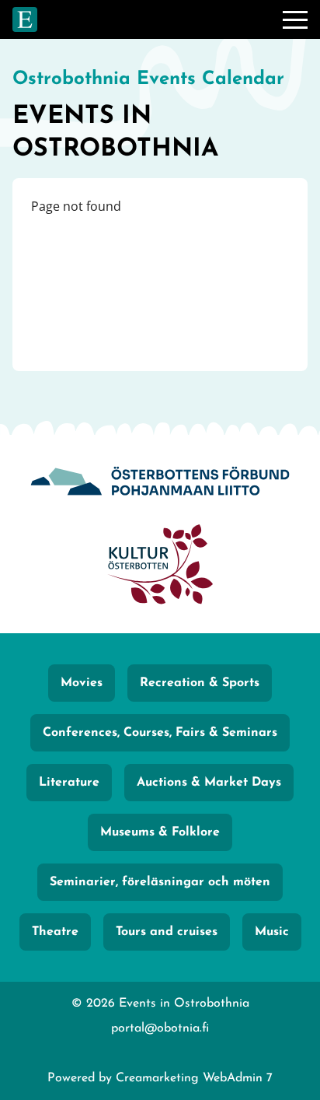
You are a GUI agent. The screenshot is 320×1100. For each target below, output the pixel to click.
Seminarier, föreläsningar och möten (160, 882)
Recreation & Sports (199, 683)
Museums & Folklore (160, 832)
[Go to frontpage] (24, 19)
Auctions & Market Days (209, 782)
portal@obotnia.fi (160, 1028)
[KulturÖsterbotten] (160, 566)
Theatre (55, 932)
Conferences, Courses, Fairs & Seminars (160, 733)
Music (272, 932)
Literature (69, 782)
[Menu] (295, 19)
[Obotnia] (160, 483)
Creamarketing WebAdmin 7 (194, 1078)
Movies (82, 683)
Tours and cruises (166, 932)
